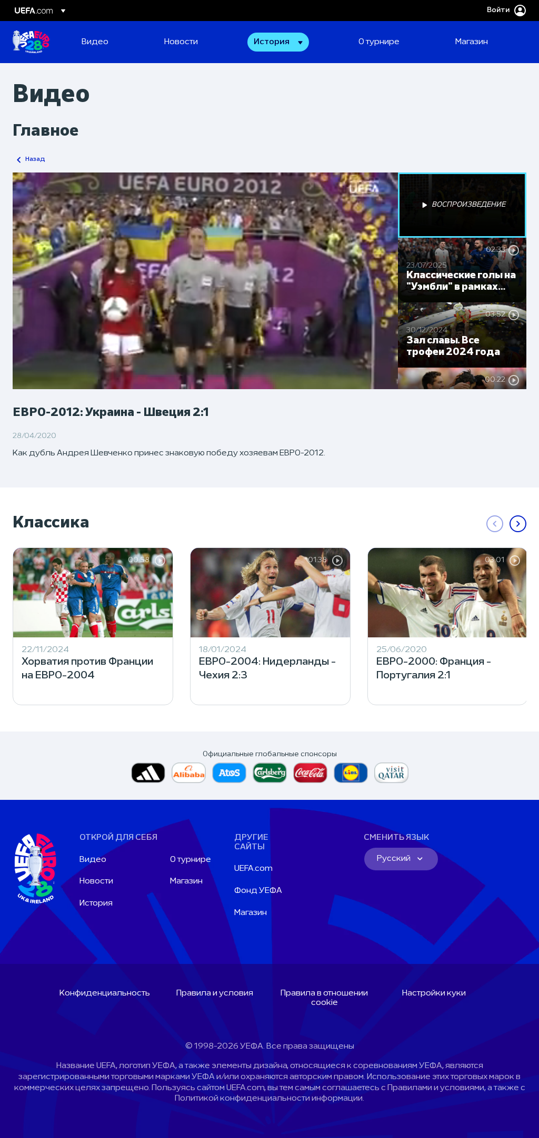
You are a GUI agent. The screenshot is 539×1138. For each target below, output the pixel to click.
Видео (92, 859)
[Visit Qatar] (391, 773)
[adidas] (148, 773)
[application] (205, 280)
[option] (462, 205)
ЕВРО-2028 (31, 42)
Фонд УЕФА (258, 891)
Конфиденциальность (104, 993)
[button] (278, 42)
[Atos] (229, 773)
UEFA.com (253, 868)
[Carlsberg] (270, 773)
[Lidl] (351, 773)
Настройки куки (434, 993)
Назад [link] (35, 159)
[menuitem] (110, 42)
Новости (96, 881)
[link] (95, 42)
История (96, 903)
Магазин (186, 881)
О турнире (190, 859)
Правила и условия (214, 993)
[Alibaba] (189, 773)
